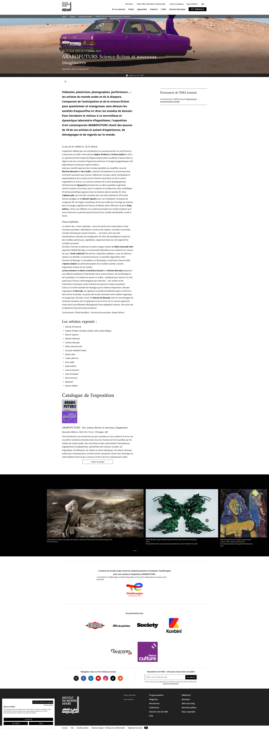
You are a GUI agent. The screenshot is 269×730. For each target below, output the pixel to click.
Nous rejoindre (188, 711)
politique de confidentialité (170, 683)
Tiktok (113, 678)
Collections (154, 707)
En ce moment (118, 9)
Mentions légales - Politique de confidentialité (108, 728)
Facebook (83, 678)
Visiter (131, 9)
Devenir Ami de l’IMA (158, 711)
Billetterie (199, 9)
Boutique (186, 699)
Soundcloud (120, 678)
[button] (133, 550)
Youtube (98, 678)
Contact (65, 728)
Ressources (154, 703)
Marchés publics (189, 707)
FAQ (151, 716)
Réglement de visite (135, 728)
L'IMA (163, 9)
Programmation (156, 695)
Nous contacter (128, 699)
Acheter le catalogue (97, 462)
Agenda (72, 16)
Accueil (64, 16)
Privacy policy (48, 705)
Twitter (76, 678)
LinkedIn (91, 678)
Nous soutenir (192, 4)
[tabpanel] (95, 516)
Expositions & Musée (85, 16)
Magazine (153, 699)
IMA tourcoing (188, 703)
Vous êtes (129, 4)
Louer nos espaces (177, 4)
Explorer (154, 9)
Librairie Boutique (177, 9)
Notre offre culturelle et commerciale (151, 4)
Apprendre (142, 9)
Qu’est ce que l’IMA (130, 695)
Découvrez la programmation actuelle (178, 100)
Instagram (105, 678)
